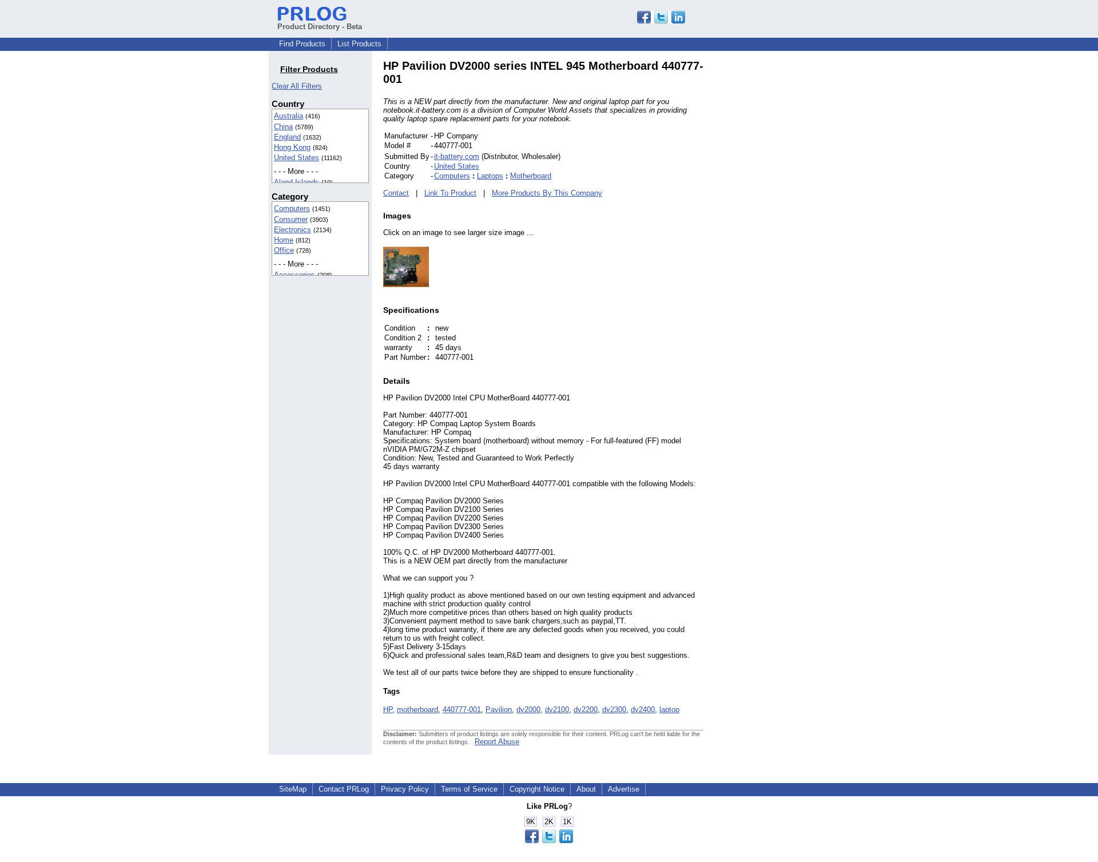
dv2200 (586, 709)
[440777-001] (406, 287)
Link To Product (450, 193)
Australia (288, 116)
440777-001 (462, 709)
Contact (396, 193)
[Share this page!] (661, 21)
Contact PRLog (344, 789)
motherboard (417, 709)
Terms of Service (469, 789)
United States (296, 157)
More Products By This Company (547, 193)
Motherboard (530, 176)
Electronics (292, 229)
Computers (292, 208)
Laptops (490, 176)
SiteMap (293, 789)
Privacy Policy (405, 789)
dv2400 (643, 709)
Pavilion (499, 709)
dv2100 (557, 709)
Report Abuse (497, 741)
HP (387, 709)
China (283, 126)
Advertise (623, 789)
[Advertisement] (780, 231)
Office (284, 250)
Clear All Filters (297, 86)
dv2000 (528, 709)
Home (283, 240)
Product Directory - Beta (319, 26)
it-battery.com (456, 156)
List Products (359, 43)
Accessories (294, 275)
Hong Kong (292, 147)
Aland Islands (296, 182)
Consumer (291, 219)
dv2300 (614, 709)
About (586, 789)
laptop (669, 709)
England (287, 137)
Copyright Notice (537, 789)
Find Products (302, 43)
